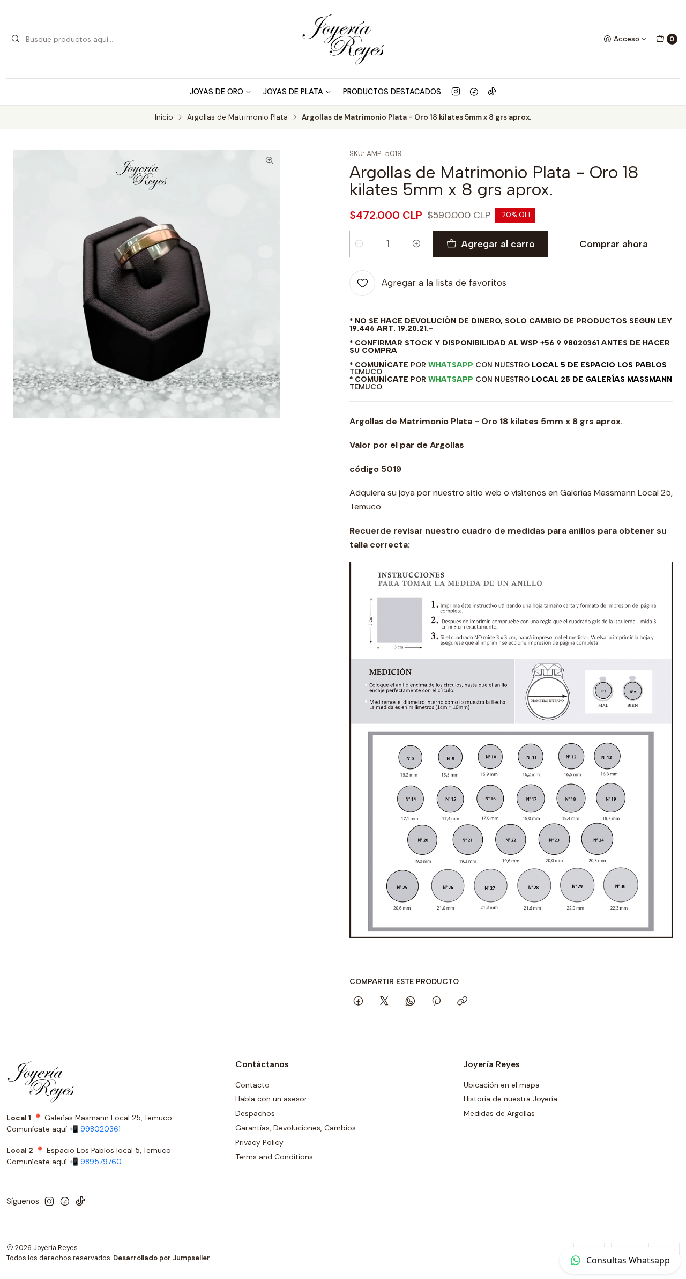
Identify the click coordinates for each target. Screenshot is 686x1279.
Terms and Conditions (274, 1157)
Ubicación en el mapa (502, 1085)
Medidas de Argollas (499, 1113)
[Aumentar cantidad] (416, 244)
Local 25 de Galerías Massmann (602, 379)
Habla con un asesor (271, 1099)
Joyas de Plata (293, 92)
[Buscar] (15, 39)
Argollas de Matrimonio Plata (237, 117)
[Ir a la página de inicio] (343, 39)
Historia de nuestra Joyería (510, 1099)
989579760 (101, 1161)
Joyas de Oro (216, 92)
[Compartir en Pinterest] (436, 1001)
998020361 (100, 1129)
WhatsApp (450, 364)
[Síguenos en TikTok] (492, 91)
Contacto (252, 1085)
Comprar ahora (613, 243)
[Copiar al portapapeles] (462, 1001)
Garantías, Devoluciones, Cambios (295, 1128)
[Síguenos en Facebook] (474, 91)
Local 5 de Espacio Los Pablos (599, 364)
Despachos (255, 1113)
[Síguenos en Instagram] (456, 91)
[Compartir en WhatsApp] (410, 1001)
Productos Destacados (392, 92)
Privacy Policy (259, 1142)
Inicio (164, 117)
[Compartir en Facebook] (358, 1001)
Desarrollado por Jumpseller (161, 1257)
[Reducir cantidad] (359, 244)
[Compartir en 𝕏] (384, 1001)
